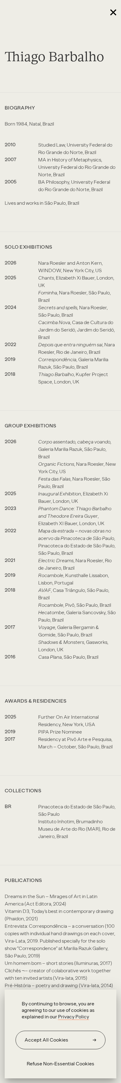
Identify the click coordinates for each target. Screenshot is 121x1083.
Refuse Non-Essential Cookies (60, 1064)
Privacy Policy (73, 1017)
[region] (60, 1034)
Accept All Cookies (46, 1040)
